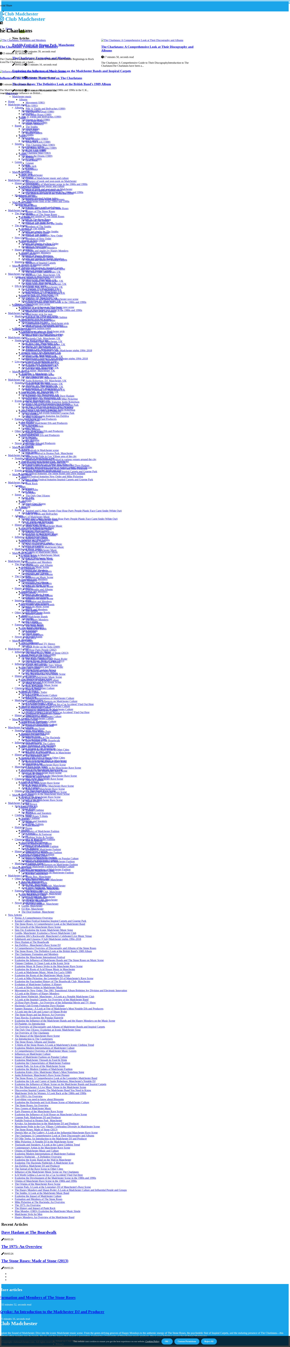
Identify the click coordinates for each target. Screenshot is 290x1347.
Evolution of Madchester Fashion (43, 849)
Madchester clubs (17, 337)
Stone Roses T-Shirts (37, 816)
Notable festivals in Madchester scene (39, 450)
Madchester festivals (19, 455)
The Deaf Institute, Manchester (42, 903)
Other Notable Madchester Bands (32, 612)
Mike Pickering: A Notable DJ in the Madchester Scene (44, 1141)
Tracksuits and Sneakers (38, 813)
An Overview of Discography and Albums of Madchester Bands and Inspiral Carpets (60, 1026)
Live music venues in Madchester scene (36, 361)
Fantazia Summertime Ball (35, 733)
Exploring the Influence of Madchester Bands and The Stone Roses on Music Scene (59, 960)
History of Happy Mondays (36, 252)
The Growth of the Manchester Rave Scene (38, 927)
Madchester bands (17, 210)
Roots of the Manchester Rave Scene (45, 788)
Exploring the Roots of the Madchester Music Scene (42, 975)
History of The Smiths (33, 228)
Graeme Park (28, 428)
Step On (25, 506)
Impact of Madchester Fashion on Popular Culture (47, 866)
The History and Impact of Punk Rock (35, 1208)
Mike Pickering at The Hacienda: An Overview (40, 1202)
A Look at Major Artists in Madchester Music (39, 987)
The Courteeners (30, 642)
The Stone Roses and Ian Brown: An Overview (40, 1014)
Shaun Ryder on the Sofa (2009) (43, 646)
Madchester (27, 488)
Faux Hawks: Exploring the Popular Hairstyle (39, 1017)
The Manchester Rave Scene (36, 679)
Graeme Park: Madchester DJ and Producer (38, 1117)
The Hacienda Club (31, 763)
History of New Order (33, 240)
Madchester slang (24, 204)
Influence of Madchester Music (31, 537)
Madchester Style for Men (28, 1214)
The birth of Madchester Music (37, 527)
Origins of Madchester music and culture (47, 178)
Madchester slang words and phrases (40, 207)
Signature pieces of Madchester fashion (42, 325)
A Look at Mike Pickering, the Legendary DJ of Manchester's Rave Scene (54, 978)
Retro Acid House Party (34, 739)
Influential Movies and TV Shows (33, 651)
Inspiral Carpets (29, 140)
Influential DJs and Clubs (28, 742)
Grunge (30, 163)
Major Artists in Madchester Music (39, 533)
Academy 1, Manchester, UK (37, 373)
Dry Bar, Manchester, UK (35, 376)
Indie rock (31, 166)
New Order (27, 137)
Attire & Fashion (30, 787)
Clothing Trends (23, 815)
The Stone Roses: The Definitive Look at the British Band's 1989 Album (53, 951)
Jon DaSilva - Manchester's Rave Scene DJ (38, 945)
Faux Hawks (28, 833)
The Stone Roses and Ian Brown (38, 670)
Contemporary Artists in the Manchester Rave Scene (53, 767)
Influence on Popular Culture (36, 543)
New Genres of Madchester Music (39, 552)
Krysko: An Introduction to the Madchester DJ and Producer (47, 1123)
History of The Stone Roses (40, 211)
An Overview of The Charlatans (32, 1032)
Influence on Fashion (32, 546)
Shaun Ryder (28, 809)
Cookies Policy (152, 1341)
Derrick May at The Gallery (36, 751)
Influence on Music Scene (39, 577)
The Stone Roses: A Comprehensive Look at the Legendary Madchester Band (56, 1078)
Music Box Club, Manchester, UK (39, 343)
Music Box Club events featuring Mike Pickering (47, 406)
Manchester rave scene (20, 273)
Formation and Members (39, 562)
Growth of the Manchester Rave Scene (42, 800)
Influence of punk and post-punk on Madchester (51, 181)
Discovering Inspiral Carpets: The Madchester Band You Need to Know (53, 1090)
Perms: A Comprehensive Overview (34, 917)
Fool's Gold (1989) (31, 159)
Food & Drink (29, 697)
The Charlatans (29, 512)
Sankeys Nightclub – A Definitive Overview (38, 1156)
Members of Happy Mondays (37, 255)
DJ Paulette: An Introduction (30, 1023)
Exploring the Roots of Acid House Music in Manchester (45, 969)
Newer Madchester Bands (28, 636)
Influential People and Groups (30, 663)
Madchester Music (18, 482)
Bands (18, 125)
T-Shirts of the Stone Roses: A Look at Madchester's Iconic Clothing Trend (54, 1044)
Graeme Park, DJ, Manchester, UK (40, 295)
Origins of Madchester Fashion (37, 854)
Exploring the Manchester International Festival (40, 957)
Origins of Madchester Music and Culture (37, 1150)
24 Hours (26, 500)
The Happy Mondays (37, 619)
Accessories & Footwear (39, 834)
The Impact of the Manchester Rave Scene (37, 1035)
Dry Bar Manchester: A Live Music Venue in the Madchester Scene (50, 1087)
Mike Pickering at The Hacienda (43, 737)
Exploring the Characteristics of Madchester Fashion (42, 1063)
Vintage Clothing (30, 818)
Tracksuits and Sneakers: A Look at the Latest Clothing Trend (47, 1144)
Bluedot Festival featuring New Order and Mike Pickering (52, 476)
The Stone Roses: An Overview (32, 1105)
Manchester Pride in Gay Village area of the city (51, 456)
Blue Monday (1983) (37, 138)
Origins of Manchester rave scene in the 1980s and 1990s (51, 310)
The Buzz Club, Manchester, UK (39, 280)
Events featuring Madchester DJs (32, 400)
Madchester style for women (36, 319)
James (24, 615)
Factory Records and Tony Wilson (39, 673)
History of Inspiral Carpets (35, 264)
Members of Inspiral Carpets (41, 262)
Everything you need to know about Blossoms (39, 1099)
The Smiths (32, 126)
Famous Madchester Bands (33, 616)
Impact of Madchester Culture (41, 695)
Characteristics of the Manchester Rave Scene (39, 778)
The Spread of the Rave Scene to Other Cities (39, 1168)
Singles (18, 143)
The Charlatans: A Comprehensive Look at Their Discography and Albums (54, 1135)
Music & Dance (29, 691)
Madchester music (17, 104)
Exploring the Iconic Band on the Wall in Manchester (43, 1159)
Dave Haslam (28, 437)
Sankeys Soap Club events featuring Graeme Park (47, 413)
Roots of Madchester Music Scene (44, 677)
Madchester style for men (39, 314)
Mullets (25, 830)
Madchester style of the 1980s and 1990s (36, 316)
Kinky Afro (27, 497)
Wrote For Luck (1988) (33, 149)
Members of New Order (38, 238)
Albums (23, 99)
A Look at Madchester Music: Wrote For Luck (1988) (43, 972)
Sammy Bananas (30, 440)
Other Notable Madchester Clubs (32, 878)
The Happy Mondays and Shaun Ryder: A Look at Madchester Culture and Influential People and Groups (71, 1190)
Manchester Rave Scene (21, 727)
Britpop (25, 165)
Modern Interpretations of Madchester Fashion (45, 869)
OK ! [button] (167, 1341)
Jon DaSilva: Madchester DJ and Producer (37, 1165)
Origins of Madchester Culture (37, 718)
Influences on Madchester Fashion (39, 860)
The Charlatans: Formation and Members (36, 954)
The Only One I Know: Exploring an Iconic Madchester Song (48, 1029)
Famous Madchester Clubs (29, 890)
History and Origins (25, 676)
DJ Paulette (27, 446)
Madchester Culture (18, 648)
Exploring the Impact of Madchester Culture (38, 1196)
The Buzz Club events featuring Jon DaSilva (45, 416)
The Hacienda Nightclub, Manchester (41, 893)
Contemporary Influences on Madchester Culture (51, 701)
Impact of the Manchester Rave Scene (46, 764)
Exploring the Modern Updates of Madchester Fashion (43, 1069)
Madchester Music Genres (35, 530)
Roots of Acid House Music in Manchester (44, 760)
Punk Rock (32, 483)
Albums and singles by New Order (39, 243)
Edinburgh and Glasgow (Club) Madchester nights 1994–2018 (59, 350)
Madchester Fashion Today (29, 863)
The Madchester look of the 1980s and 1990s (45, 201)
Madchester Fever (35, 728)
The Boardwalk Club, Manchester (44, 891)
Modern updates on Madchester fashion (42, 334)
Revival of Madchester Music (37, 558)
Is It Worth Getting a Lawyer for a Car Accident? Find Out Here (60, 704)
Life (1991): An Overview (29, 1096)
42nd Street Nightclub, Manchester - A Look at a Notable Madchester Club (54, 996)
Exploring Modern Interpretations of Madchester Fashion (45, 1153)
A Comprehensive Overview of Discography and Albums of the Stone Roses (55, 948)
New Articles (15, 914)
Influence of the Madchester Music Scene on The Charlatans (47, 1171)
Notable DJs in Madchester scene (32, 382)
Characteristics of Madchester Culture (35, 688)
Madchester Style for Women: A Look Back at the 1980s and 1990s (50, 1093)
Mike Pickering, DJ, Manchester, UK (41, 301)
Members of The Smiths (38, 226)
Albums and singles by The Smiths (39, 231)
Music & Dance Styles (33, 784)
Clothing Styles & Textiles (40, 837)
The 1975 (26, 645)
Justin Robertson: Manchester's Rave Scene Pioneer (42, 1075)
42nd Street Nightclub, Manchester (39, 887)
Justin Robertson (30, 434)
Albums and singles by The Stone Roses (42, 216)
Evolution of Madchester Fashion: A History (38, 984)
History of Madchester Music (34, 516)
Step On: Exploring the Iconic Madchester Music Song (44, 930)
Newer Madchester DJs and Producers (39, 435)
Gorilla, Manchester (31, 905)
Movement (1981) (35, 102)
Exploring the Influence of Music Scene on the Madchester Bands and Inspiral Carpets (60, 1084)
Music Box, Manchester (38, 876)
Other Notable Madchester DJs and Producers (43, 423)
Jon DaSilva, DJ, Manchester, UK (39, 298)
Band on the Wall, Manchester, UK (40, 364)
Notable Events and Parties (29, 730)
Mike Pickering (29, 425)
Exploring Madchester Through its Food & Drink (41, 1060)
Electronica (27, 177)
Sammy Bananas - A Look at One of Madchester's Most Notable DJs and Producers (59, 1008)
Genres (18, 162)
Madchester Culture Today (29, 700)
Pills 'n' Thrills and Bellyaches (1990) (45, 108)
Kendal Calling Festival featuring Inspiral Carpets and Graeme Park (61, 471)
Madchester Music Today (28, 549)
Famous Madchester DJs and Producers (36, 419)
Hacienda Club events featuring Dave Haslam (45, 403)
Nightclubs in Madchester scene (32, 340)
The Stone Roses (30, 128)
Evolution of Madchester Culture (38, 721)
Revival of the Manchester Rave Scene (42, 769)
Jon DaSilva (27, 422)
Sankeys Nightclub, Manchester (38, 896)
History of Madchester (26, 183)
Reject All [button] (208, 1341)
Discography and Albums (39, 565)
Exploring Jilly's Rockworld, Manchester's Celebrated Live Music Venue (53, 936)
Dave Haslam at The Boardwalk (38, 748)
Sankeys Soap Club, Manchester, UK (41, 352)
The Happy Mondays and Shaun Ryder (42, 667)
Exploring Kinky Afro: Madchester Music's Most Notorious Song (49, 1072)
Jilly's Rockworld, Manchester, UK (40, 367)
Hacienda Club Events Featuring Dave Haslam (39, 1005)
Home (11, 101)
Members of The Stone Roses (41, 214)
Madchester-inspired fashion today (39, 198)
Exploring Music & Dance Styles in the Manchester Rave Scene (49, 966)
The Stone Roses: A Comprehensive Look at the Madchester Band (50, 924)
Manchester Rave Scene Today (31, 766)
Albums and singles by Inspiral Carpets (42, 267)
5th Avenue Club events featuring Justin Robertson (52, 401)
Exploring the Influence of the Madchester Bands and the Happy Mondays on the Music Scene (65, 1020)
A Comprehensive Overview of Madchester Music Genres (45, 1051)
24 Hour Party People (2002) (41, 649)
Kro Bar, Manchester (32, 881)
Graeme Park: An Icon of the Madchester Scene (40, 1066)
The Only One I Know (38, 495)
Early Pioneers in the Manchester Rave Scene (50, 785)
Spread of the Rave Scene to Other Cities (43, 757)
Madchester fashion (25, 195)
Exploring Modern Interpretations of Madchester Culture (45, 1047)
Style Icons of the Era (26, 806)
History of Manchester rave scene (32, 304)
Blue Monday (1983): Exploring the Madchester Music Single (47, 1211)
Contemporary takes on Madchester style (43, 331)
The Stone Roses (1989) (38, 114)
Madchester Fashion (18, 803)
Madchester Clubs (17, 875)
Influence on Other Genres (35, 540)
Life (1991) (32, 105)
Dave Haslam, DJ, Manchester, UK (40, 289)
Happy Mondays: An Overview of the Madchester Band (44, 1217)
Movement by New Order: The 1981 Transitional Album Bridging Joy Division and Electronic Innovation (71, 990)
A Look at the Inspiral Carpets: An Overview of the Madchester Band (51, 999)
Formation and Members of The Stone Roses (38, 1199)
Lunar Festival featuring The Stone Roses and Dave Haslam (53, 473)
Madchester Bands (18, 561)
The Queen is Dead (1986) (35, 119)
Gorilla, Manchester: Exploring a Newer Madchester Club (45, 933)
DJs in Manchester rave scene (30, 286)
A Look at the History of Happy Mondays (37, 993)
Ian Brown (31, 804)
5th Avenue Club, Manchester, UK (39, 349)
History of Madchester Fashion (31, 851)
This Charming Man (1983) (40, 144)
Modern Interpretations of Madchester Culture (50, 698)
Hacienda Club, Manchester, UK (43, 274)
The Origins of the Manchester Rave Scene (37, 1184)
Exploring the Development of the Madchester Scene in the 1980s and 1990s (55, 1178)
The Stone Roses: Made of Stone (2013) (42, 660)
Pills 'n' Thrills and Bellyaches (42, 513)
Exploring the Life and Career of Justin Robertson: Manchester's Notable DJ (55, 1081)
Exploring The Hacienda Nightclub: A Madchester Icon (44, 1162)
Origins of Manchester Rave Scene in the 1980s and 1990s (46, 1181)
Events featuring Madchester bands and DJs (38, 470)
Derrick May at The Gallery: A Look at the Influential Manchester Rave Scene (56, 1132)
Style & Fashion (30, 694)
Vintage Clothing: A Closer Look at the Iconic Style (42, 963)
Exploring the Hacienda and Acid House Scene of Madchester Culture (52, 1102)
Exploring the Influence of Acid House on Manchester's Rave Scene (51, 1114)
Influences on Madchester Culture (39, 724)
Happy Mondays (30, 131)
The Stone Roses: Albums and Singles (35, 1041)
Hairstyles (20, 827)
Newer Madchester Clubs (28, 902)
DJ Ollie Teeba (29, 452)
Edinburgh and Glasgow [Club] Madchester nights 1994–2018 (48, 939)
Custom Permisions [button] (187, 1341)
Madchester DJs (20, 371)
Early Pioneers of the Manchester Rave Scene (39, 1111)
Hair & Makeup (29, 848)
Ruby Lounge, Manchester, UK (38, 370)
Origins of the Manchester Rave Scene (39, 782)
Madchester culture (18, 180)
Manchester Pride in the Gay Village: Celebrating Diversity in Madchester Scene (57, 1126)
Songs (18, 494)
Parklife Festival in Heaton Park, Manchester (49, 453)
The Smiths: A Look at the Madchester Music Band (42, 1193)
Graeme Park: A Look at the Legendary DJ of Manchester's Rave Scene (53, 1187)
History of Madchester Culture (31, 715)
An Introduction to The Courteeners (34, 1038)
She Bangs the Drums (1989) (36, 156)
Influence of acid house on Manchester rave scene (47, 307)
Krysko (25, 449)
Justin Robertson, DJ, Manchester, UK (46, 380)
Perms (29, 828)
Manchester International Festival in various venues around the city (61, 459)
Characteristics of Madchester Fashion (39, 831)
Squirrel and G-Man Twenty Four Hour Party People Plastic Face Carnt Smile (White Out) (74, 510)
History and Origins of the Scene (32, 754)
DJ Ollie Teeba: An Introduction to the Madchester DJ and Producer (51, 1138)
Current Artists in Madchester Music (45, 547)
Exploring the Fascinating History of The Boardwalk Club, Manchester (52, 981)
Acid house (27, 168)
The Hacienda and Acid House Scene (41, 682)
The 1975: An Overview (28, 1205)
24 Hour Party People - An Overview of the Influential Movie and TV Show (55, 1002)
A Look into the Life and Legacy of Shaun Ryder (41, 1011)
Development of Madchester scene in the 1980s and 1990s (56, 184)
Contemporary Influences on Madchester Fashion (52, 864)
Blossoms (26, 639)
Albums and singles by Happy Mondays (47, 250)
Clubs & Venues (30, 781)
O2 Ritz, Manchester (32, 908)
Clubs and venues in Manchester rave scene (38, 276)
